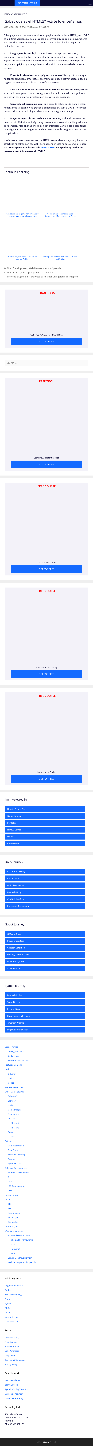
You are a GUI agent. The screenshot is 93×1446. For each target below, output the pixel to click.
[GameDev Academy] (6, 3)
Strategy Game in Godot (18, 954)
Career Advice (11, 1046)
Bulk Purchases (12, 1350)
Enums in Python (15, 995)
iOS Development (16, 1186)
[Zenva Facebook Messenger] (24, 1431)
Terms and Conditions (15, 1359)
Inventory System (15, 961)
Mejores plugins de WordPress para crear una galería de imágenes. (43, 276)
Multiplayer (13, 1217)
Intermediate (14, 1212)
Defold (10, 836)
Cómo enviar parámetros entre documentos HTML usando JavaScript (60, 215)
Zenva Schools (11, 1384)
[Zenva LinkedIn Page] (29, 1431)
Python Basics (14, 1163)
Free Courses (11, 1341)
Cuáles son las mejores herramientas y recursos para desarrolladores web (22, 215)
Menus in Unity (14, 892)
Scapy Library (13, 1002)
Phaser (11, 1118)
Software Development (16, 1168)
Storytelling (13, 1222)
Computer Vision (16, 1145)
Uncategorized (12, 1195)
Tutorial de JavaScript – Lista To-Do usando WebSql (22, 257)
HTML (14, 1244)
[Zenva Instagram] (15, 1431)
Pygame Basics (14, 1009)
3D (9, 1208)
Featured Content (13, 1064)
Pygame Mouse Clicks (17, 1029)
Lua (12, 1136)
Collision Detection (16, 947)
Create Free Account (27, 3)
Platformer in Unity (16, 871)
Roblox (11, 1132)
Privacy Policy (11, 1364)
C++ (10, 1181)
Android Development (18, 1172)
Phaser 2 (15, 1123)
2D (9, 1204)
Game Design (14, 1109)
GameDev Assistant (14, 1393)
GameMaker (13, 843)
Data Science (14, 1150)
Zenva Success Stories (18, 1060)
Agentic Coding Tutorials (16, 1389)
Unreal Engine (11, 1226)
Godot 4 (12, 1082)
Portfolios (11, 822)
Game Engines (14, 816)
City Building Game (16, 899)
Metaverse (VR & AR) (14, 1087)
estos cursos (48, 147)
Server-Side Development (20, 1257)
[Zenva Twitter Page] (20, 1431)
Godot (8, 1069)
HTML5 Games (14, 829)
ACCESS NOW (46, 341)
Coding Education (16, 1051)
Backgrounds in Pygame (18, 1016)
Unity (7, 1199)
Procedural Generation (18, 906)
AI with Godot (13, 968)
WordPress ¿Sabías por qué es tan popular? (30, 272)
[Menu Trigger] (90, 3)
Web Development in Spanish (45, 268)
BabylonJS (12, 1096)
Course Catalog (12, 1337)
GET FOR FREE (46, 569)
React (13, 1253)
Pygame (12, 1159)
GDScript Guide (14, 934)
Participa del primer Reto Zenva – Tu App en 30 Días (60, 257)
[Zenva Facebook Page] (7, 1431)
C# (9, 1177)
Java (10, 1190)
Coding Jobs (13, 1055)
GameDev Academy (14, 1398)
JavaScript (15, 1248)
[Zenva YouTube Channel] (11, 1431)
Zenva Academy (12, 1380)
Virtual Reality (11, 1321)
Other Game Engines (14, 1091)
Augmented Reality (14, 1285)
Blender (12, 1100)
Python (8, 1141)
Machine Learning (16, 1154)
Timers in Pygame (15, 1022)
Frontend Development (19, 1235)
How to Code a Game (17, 809)
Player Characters (15, 940)
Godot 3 (12, 1078)
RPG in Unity (13, 878)
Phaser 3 (15, 1127)
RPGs (7, 1308)
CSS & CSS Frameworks (22, 1239)
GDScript (12, 1073)
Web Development (19, 14)
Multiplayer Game (15, 885)
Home (6, 14)
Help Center (10, 1355)
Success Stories (12, 1346)
